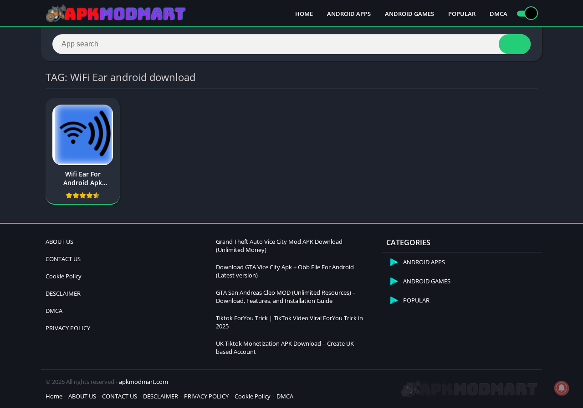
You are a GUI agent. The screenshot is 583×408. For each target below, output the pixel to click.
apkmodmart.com (143, 382)
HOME (304, 14)
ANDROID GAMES (409, 14)
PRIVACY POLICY (68, 328)
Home (54, 396)
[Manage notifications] (561, 388)
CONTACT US (63, 259)
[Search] (515, 44)
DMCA (498, 14)
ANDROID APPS (349, 14)
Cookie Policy (64, 276)
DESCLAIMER (63, 293)
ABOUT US (59, 241)
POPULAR (462, 14)
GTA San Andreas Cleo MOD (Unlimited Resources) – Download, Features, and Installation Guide (286, 296)
